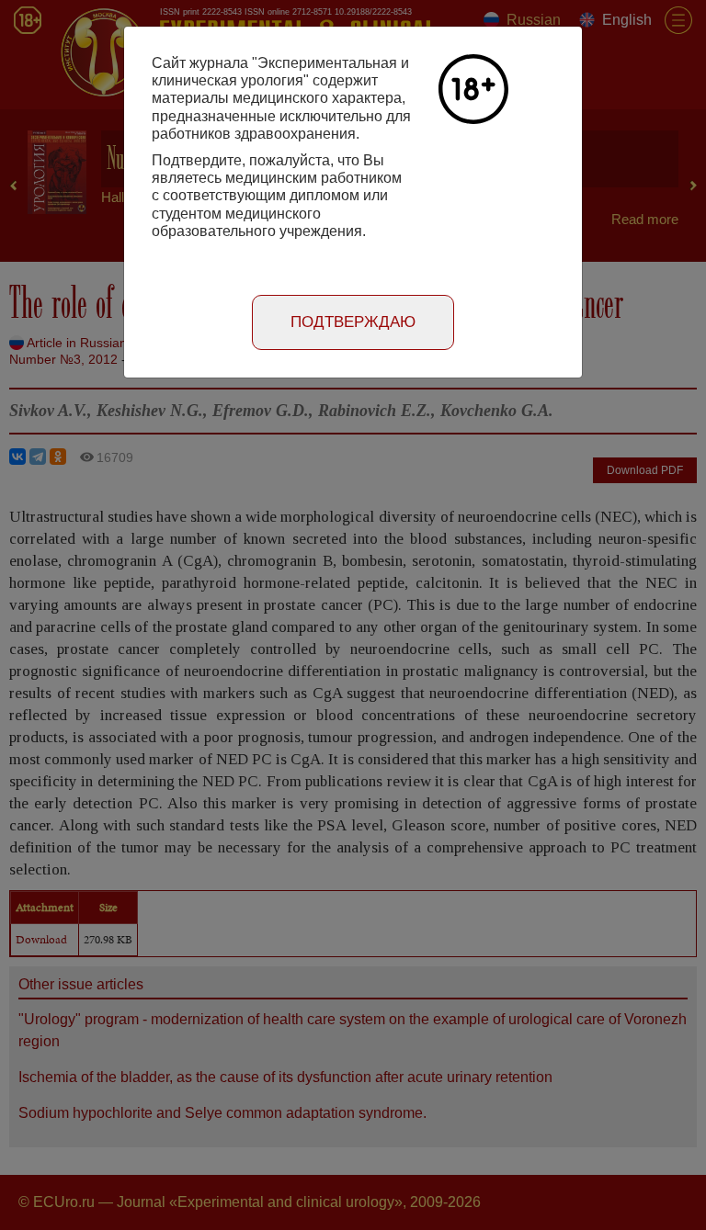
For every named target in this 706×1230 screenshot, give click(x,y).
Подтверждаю (353, 322)
